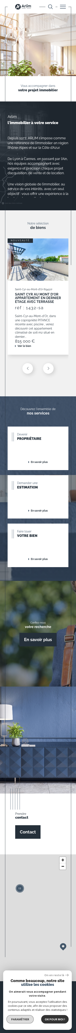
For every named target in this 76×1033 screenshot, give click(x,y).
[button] (48, 368)
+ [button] (62, 860)
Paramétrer (20, 1019)
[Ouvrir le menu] (62, 7)
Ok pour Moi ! (55, 1019)
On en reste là (54, 975)
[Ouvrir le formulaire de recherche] (50, 6)
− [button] (62, 866)
